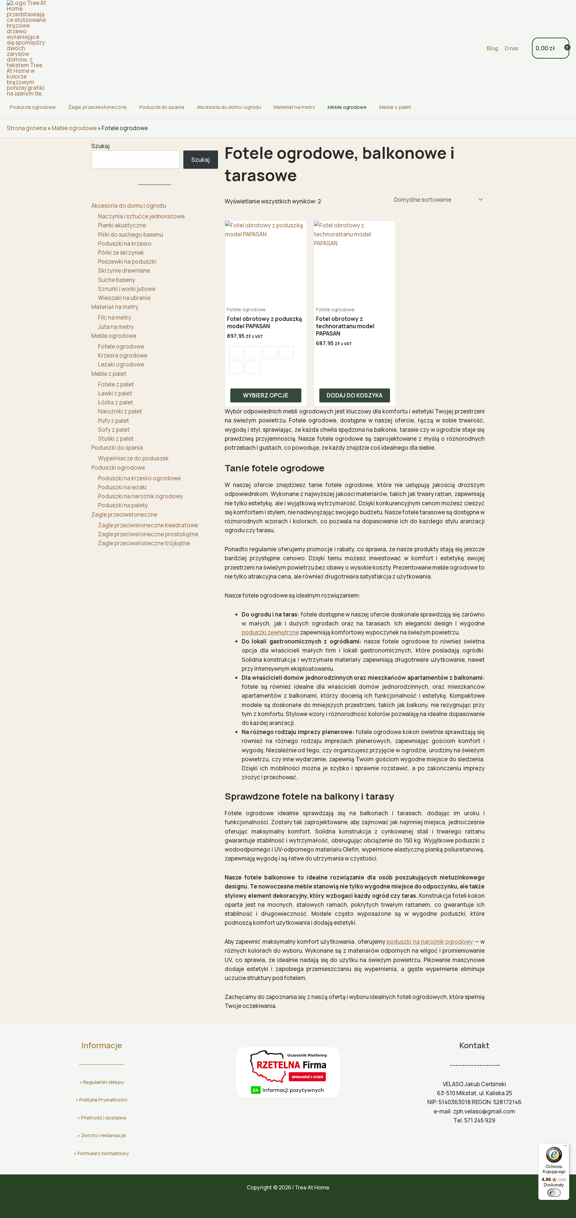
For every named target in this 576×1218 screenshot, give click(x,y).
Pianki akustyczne (122, 225)
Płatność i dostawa (103, 1117)
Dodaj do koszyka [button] (354, 395)
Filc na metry (114, 317)
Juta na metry (116, 327)
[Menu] (565, 1147)
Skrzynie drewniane (124, 270)
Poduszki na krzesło (125, 243)
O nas (512, 48)
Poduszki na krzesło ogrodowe (139, 478)
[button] (477, 48)
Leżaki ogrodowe (121, 364)
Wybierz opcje (265, 395)
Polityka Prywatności (103, 1099)
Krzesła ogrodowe (122, 355)
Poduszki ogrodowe (33, 107)
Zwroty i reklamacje (103, 1135)
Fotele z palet (116, 384)
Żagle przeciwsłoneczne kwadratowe (148, 525)
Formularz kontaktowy (103, 1153)
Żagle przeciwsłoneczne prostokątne (148, 534)
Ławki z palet (115, 393)
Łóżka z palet (115, 402)
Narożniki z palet (120, 411)
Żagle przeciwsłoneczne (97, 107)
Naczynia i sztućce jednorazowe (141, 216)
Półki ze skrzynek (121, 252)
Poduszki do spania (161, 107)
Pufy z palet (113, 420)
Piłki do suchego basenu (130, 234)
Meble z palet (395, 107)
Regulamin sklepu (103, 1082)
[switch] (554, 1193)
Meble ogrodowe (347, 107)
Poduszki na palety (123, 505)
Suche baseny (116, 280)
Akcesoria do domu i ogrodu (229, 107)
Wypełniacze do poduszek (133, 458)
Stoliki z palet (116, 438)
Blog (492, 48)
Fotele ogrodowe (121, 346)
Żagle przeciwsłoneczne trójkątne (144, 543)
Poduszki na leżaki (122, 487)
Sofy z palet (114, 429)
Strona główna (27, 128)
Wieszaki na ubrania (124, 298)
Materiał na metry (294, 107)
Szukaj (100, 146)
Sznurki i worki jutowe (126, 289)
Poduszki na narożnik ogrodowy (140, 496)
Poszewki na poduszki (127, 261)
